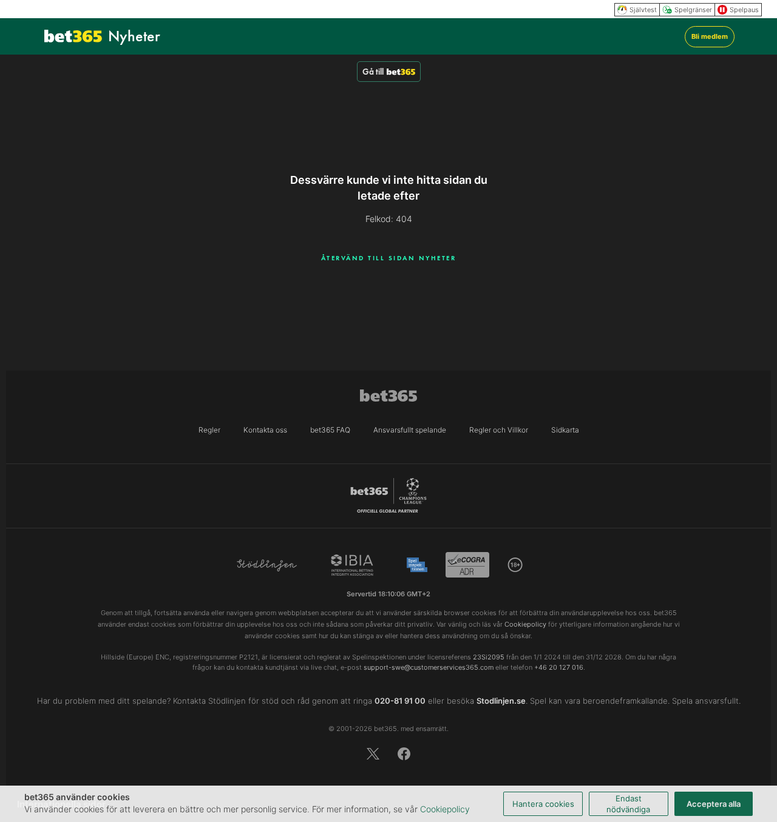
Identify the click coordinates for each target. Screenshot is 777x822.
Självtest (643, 9)
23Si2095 (488, 657)
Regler (209, 429)
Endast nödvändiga (628, 803)
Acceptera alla (714, 804)
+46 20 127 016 (558, 667)
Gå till (373, 71)
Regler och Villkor (498, 429)
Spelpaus (744, 9)
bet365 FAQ (330, 429)
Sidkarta (565, 429)
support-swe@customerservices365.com (429, 667)
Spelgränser (693, 9)
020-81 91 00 (400, 701)
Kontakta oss (265, 429)
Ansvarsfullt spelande (409, 429)
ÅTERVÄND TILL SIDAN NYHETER (388, 258)
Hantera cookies (543, 804)
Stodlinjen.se (501, 701)
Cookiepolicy (445, 809)
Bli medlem (709, 36)
